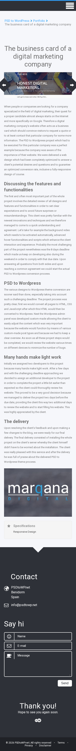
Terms (61, 742)
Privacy (29, 745)
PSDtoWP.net (22, 742)
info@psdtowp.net (24, 605)
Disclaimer (45, 745)
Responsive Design (24, 531)
